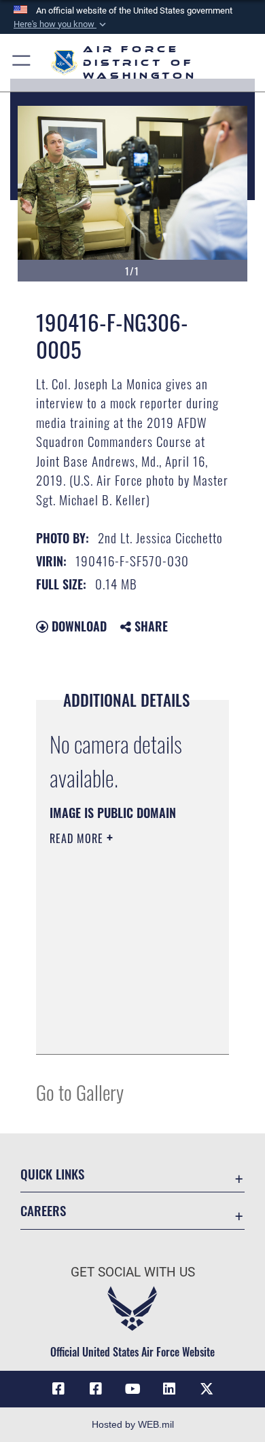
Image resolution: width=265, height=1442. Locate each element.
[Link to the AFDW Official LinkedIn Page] (169, 1389)
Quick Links (52, 1174)
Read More (78, 838)
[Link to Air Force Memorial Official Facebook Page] (96, 1389)
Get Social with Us (133, 1272)
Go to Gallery (80, 1091)
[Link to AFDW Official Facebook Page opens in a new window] (58, 1389)
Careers (43, 1210)
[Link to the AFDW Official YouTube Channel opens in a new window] (132, 1389)
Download (77, 626)
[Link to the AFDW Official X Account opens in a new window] (206, 1389)
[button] (61, 24)
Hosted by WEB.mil (133, 1424)
